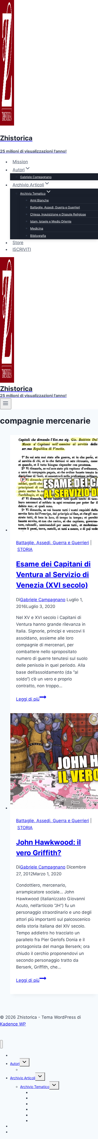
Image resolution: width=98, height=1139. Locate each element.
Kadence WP (13, 1024)
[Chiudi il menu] (1, 1044)
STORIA (25, 549)
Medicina (36, 228)
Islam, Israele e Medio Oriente (50, 221)
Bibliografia (38, 236)
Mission (20, 161)
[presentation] (54, 484)
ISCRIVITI (22, 249)
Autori (15, 1063)
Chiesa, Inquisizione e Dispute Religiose (58, 214)
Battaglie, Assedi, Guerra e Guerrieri (55, 207)
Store (18, 242)
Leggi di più (31, 699)
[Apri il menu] (5, 403)
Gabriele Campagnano (36, 177)
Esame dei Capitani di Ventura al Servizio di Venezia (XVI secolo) (53, 574)
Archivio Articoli (22, 1078)
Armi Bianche (39, 200)
